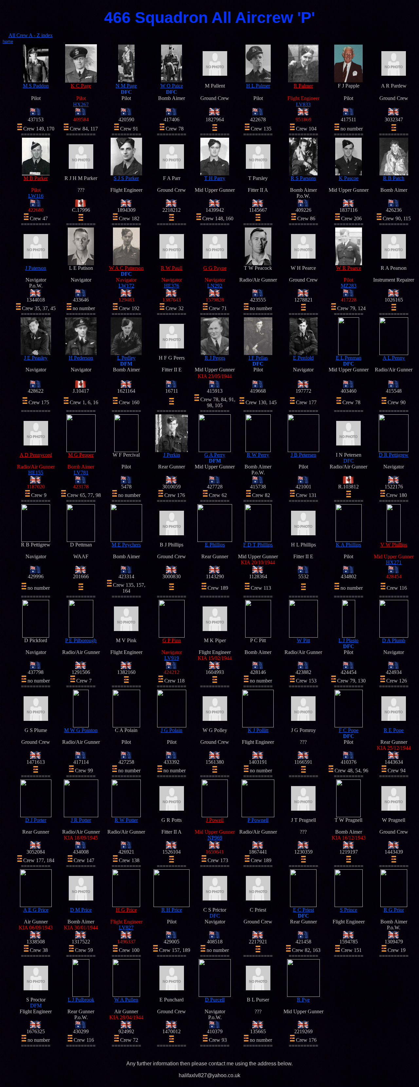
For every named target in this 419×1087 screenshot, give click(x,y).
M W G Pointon (81, 730)
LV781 (81, 472)
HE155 (35, 472)
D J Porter (35, 820)
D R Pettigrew (394, 455)
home (8, 41)
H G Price (126, 910)
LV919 (171, 658)
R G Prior (394, 910)
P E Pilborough (81, 640)
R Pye (303, 999)
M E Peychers (126, 544)
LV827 (126, 927)
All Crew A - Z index (31, 35)
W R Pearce (348, 268)
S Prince (348, 910)
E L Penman (348, 358)
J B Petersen (303, 455)
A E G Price (35, 910)
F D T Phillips (258, 544)
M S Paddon (36, 86)
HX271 (394, 562)
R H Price (171, 910)
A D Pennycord (36, 455)
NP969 (215, 837)
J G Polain (171, 730)
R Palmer (303, 86)
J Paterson (35, 268)
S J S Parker (126, 178)
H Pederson (81, 358)
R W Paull (171, 268)
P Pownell (257, 820)
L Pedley (126, 358)
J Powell (215, 820)
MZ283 (348, 285)
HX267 (81, 104)
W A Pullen (126, 999)
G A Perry (214, 455)
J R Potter (81, 820)
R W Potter (126, 820)
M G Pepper (81, 455)
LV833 (303, 104)
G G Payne (215, 268)
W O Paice (171, 86)
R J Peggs (215, 358)
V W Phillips (393, 544)
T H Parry (214, 178)
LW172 (126, 285)
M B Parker (36, 178)
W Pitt (303, 640)
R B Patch (393, 178)
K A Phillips (348, 544)
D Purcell (215, 999)
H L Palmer (258, 86)
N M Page (126, 86)
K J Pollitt (258, 730)
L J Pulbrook (81, 999)
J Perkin (171, 455)
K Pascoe (348, 178)
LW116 (36, 196)
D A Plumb (393, 640)
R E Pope (394, 730)
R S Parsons (303, 178)
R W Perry (258, 455)
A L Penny (394, 358)
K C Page (81, 86)
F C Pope (348, 730)
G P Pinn (171, 640)
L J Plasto (348, 640)
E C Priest (303, 910)
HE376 (171, 285)
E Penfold (303, 358)
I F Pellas (258, 358)
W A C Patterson (126, 268)
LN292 (214, 285)
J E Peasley (35, 358)
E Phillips (215, 544)
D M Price (81, 910)
